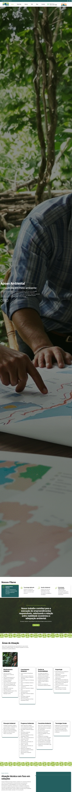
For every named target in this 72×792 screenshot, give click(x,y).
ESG (32, 4)
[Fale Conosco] (48, 4)
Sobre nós (19, 4)
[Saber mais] (10, 659)
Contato (43, 4)
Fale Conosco (52, 3)
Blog (37, 4)
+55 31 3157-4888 (53, 4)
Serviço (26, 4)
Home (12, 4)
